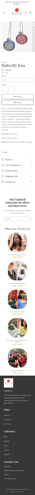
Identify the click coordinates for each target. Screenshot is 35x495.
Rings (5, 437)
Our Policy (7, 424)
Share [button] (5, 152)
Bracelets (7, 441)
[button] (4, 13)
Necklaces (7, 454)
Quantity (4, 85)
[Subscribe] (29, 218)
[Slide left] (13, 58)
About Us (7, 415)
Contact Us (7, 419)
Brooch (6, 445)
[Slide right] (22, 58)
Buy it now (17, 102)
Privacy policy (20, 491)
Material (3, 76)
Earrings (6, 450)
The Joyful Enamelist (16, 489)
